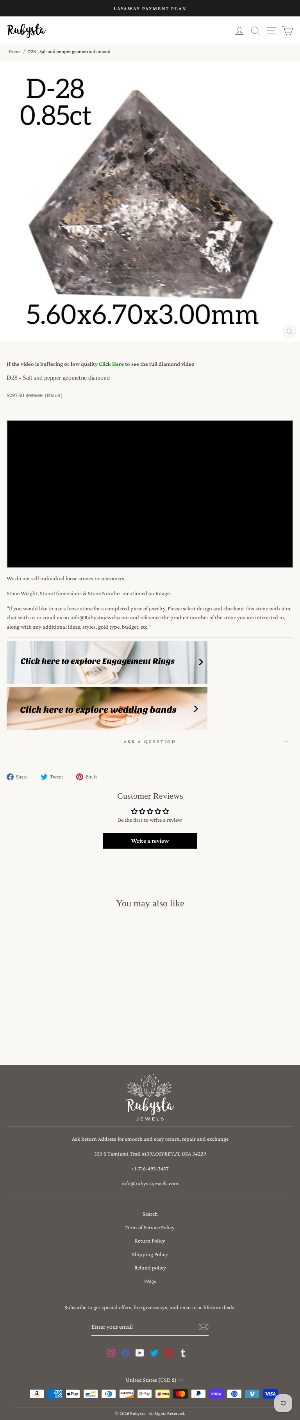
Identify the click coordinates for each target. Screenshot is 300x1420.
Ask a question (150, 741)
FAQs (150, 1281)
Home (15, 51)
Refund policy (150, 1267)
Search (150, 1214)
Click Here (111, 364)
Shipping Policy (150, 1254)
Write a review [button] (150, 840)
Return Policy (150, 1240)
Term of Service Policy (150, 1227)
